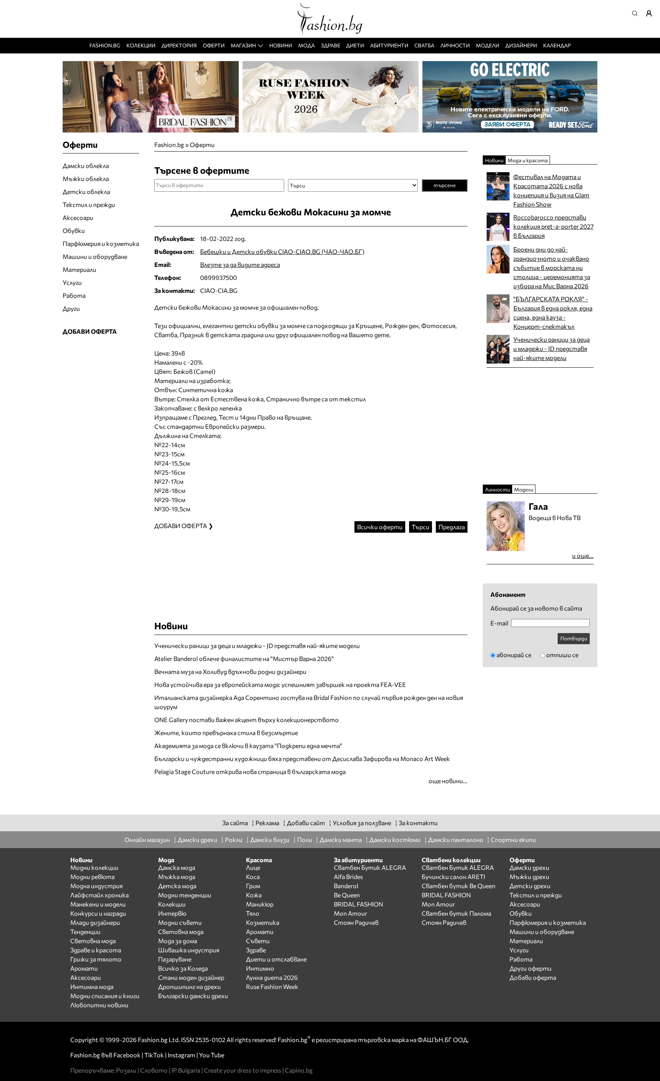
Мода (306, 45)
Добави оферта (533, 977)
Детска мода (177, 885)
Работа (74, 295)
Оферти (214, 45)
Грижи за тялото (95, 959)
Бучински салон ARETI (453, 876)
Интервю (172, 913)
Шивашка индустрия (188, 949)
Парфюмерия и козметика (101, 243)
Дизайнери (521, 45)
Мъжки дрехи (529, 876)
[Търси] (637, 13)
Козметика (262, 922)
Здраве (330, 45)
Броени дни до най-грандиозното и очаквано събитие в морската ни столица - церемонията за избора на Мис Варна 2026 (551, 267)
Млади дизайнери (95, 922)
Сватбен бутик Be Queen (458, 885)
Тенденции (85, 931)
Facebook (127, 1054)
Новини (280, 45)
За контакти (418, 822)
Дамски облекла (86, 165)
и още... (583, 555)
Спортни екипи (513, 839)
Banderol (346, 885)
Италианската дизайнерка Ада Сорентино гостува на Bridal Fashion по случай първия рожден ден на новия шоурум (308, 702)
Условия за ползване (362, 822)
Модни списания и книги (104, 995)
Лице (253, 867)
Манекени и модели (98, 904)
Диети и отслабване (276, 959)
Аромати (84, 968)
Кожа (254, 894)
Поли (304, 839)
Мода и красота (528, 160)
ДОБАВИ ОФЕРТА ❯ (183, 525)
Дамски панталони (455, 839)
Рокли (234, 839)
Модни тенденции (184, 894)
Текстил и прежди (89, 204)
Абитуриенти (389, 45)
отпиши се (562, 654)
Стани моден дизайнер (191, 977)
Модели (487, 45)
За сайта (235, 822)
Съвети (258, 940)
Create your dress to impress (242, 1070)
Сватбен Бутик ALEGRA (370, 867)
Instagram (181, 1054)
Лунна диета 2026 (272, 977)
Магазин (243, 45)
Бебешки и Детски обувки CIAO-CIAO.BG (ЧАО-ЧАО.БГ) (282, 251)
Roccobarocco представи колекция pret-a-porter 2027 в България (553, 226)
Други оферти (531, 968)
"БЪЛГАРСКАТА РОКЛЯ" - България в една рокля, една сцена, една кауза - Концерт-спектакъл (552, 312)
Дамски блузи (270, 839)
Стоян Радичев (356, 922)
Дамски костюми (395, 839)
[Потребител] (651, 13)
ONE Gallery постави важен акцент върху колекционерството (246, 719)
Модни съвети (180, 922)
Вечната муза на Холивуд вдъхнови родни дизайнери (230, 671)
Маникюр (259, 904)
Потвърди (573, 638)
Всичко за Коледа (183, 968)
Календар (557, 45)
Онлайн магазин (147, 839)
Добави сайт (306, 822)
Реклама (267, 822)
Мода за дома (177, 940)
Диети (355, 45)
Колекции (140, 45)
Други (71, 308)
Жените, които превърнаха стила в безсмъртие (226, 732)
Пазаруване (174, 959)
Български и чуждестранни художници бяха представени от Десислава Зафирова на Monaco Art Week (302, 758)
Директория (179, 45)
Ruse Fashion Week (272, 986)
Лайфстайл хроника (99, 894)
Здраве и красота (95, 949)
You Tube (211, 1054)
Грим (253, 885)
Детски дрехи (530, 885)
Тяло (252, 913)
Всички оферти (380, 526)
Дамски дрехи (197, 839)
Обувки (74, 230)
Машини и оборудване (95, 256)
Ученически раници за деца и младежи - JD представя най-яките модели (257, 645)
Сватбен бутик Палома (456, 913)
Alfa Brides (348, 876)
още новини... (448, 780)
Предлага (451, 526)
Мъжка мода (176, 876)
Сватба (424, 45)
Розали (126, 1070)
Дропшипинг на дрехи (189, 986)
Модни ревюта (92, 876)
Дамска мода (176, 867)
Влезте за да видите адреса (240, 264)
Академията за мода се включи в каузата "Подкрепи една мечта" (248, 745)
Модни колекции (94, 867)
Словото (154, 1070)
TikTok (154, 1054)
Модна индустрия (96, 885)
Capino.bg (299, 1070)
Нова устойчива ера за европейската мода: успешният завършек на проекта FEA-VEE (280, 684)
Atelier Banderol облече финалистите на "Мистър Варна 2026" (244, 658)
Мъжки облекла (86, 178)
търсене (445, 185)
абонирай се (514, 654)
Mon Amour (350, 913)
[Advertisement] (311, 568)
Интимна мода (91, 986)
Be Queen (347, 894)
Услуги (72, 282)
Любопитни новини (99, 1004)
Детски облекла (86, 191)
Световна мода (93, 940)
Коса (253, 876)
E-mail (499, 623)
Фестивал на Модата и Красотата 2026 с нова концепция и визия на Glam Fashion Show (551, 190)
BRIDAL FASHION (358, 904)
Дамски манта (341, 839)
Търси (420, 526)
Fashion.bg (104, 45)
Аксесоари (78, 217)
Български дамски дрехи (193, 995)
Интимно (260, 968)
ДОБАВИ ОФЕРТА (90, 331)
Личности (455, 45)
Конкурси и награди (98, 913)
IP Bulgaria (185, 1070)
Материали (79, 269)
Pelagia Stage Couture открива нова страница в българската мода (250, 771)
